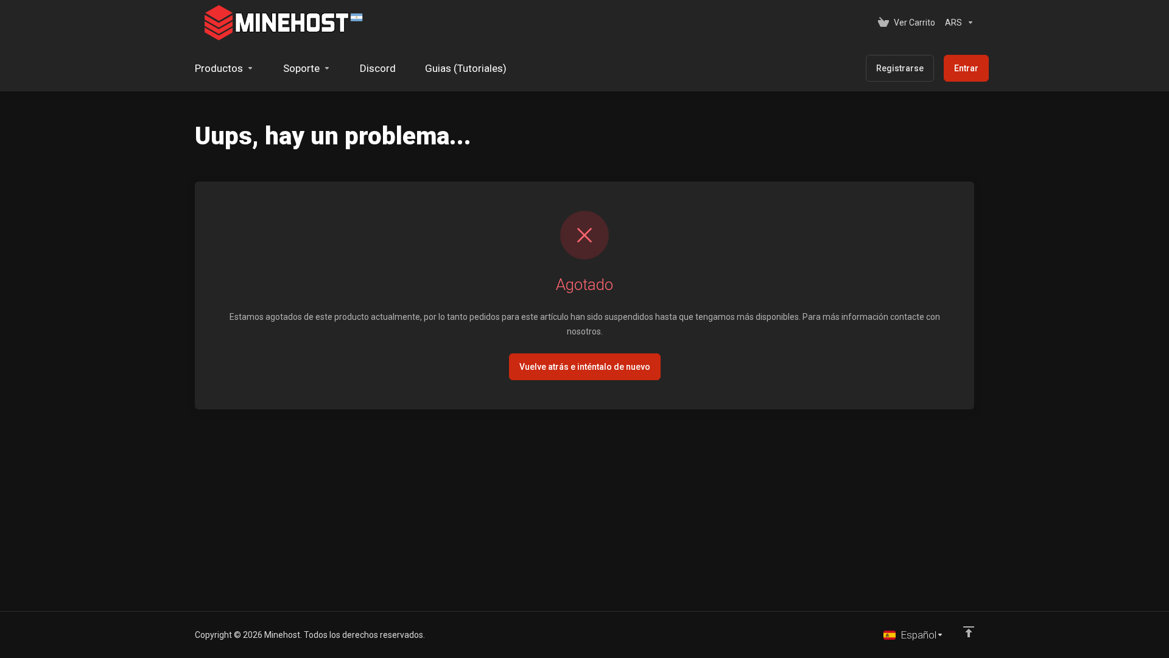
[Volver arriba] (968, 631)
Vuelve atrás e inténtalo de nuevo (584, 367)
